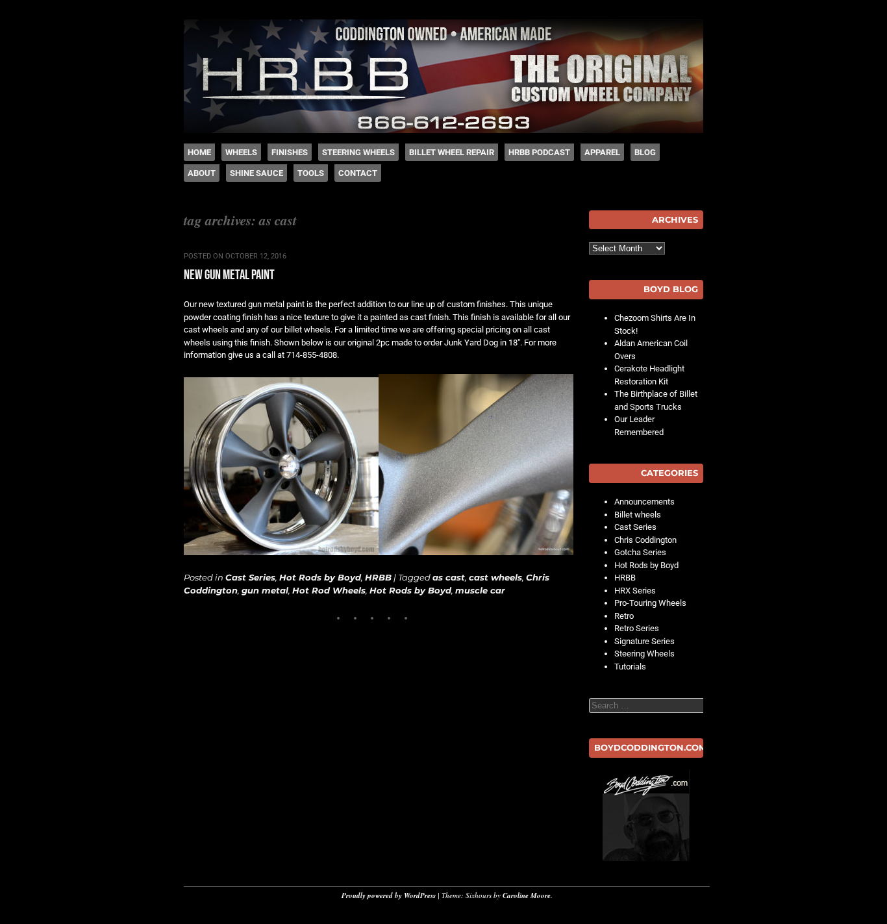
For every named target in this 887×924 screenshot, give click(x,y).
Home (199, 152)
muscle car (480, 590)
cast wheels (495, 577)
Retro (624, 616)
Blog (645, 152)
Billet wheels (637, 514)
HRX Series (635, 590)
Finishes (289, 152)
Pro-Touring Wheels (650, 603)
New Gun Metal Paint (229, 275)
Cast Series (250, 577)
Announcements (644, 501)
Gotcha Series (640, 552)
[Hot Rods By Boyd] (443, 130)
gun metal (265, 590)
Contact (357, 173)
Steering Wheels (358, 152)
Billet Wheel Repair (451, 152)
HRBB (378, 577)
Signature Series (644, 641)
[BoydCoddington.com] (646, 815)
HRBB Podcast (539, 152)
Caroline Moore (527, 895)
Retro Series (636, 628)
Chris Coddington (645, 540)
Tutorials (630, 666)
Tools (310, 173)
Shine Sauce (256, 173)
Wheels (241, 152)
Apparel (602, 152)
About (202, 173)
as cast (448, 577)
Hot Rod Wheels (329, 590)
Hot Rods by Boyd (320, 577)
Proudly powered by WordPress (389, 895)
